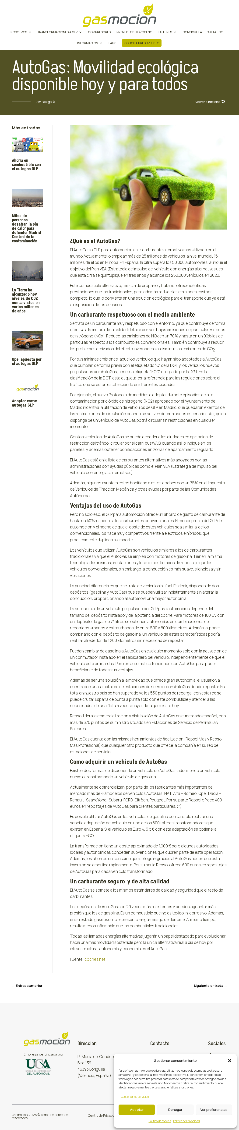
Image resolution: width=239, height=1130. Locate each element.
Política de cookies (160, 1121)
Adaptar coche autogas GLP (24, 403)
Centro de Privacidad (103, 1115)
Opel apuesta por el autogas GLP (27, 362)
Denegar (175, 1109)
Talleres (165, 32)
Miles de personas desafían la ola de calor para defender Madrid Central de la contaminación (26, 228)
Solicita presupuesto (141, 43)
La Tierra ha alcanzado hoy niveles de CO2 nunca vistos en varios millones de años (26, 300)
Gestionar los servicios (135, 1097)
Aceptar (137, 1109)
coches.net (94, 959)
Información (87, 43)
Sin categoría (45, 101)
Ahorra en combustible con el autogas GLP (26, 165)
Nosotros (19, 32)
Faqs (112, 43)
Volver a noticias (208, 101)
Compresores (99, 32)
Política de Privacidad (186, 1121)
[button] (229, 1060)
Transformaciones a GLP (57, 32)
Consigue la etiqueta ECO (203, 32)
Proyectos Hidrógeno (134, 32)
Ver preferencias (213, 1109)
